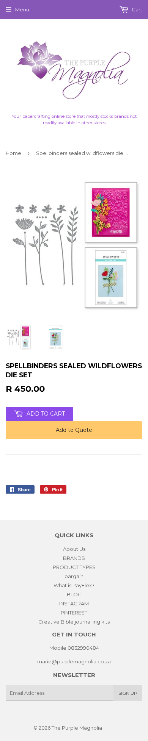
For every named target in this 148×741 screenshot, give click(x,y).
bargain (74, 576)
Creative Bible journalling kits (74, 622)
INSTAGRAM (74, 603)
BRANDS (74, 558)
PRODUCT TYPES (74, 567)
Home (13, 153)
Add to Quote (74, 430)
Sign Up (127, 693)
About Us (74, 549)
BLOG (74, 594)
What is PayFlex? (74, 585)
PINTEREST (74, 613)
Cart (136, 9)
